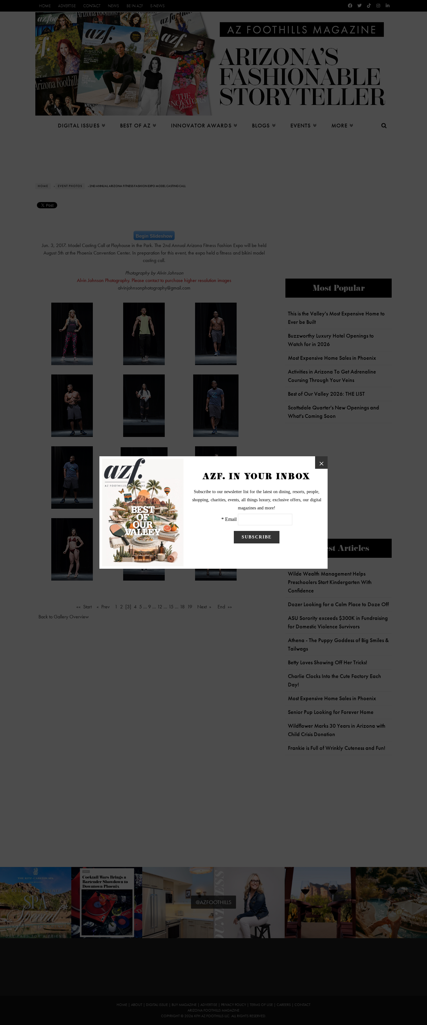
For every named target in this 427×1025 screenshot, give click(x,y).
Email (231, 519)
